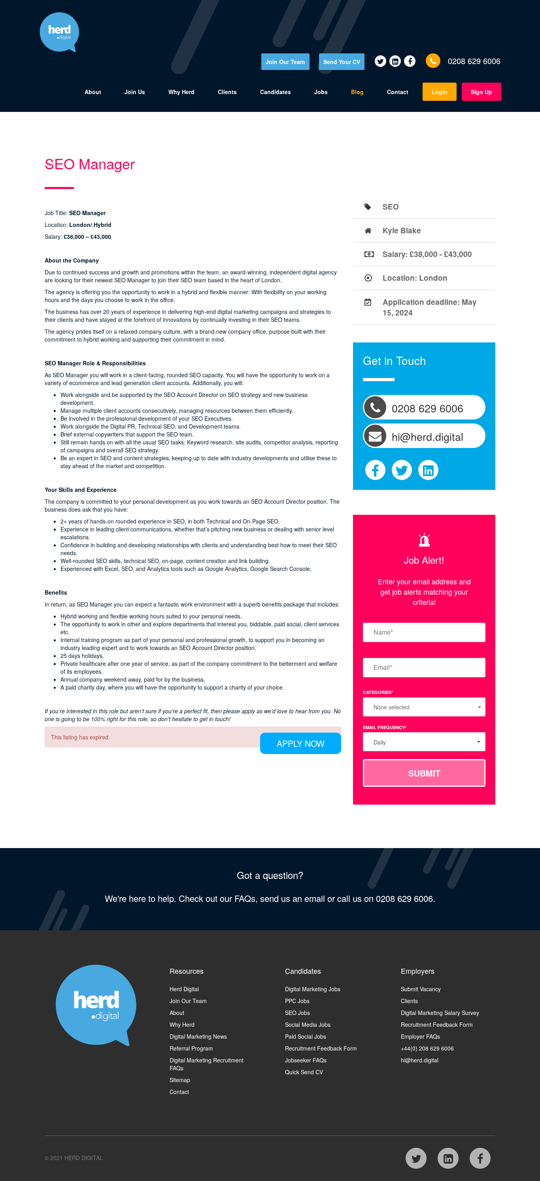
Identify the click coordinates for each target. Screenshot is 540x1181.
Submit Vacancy (421, 989)
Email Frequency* (384, 727)
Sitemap (180, 1080)
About (93, 92)
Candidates (275, 92)
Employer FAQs (420, 1036)
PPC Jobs (297, 1001)
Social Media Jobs (307, 1024)
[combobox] (424, 741)
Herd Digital (184, 989)
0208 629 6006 (474, 60)
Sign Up (481, 92)
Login (439, 92)
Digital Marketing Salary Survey (440, 1013)
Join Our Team (285, 62)
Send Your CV (341, 62)
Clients (227, 92)
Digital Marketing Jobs (312, 989)
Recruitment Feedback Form (321, 1048)
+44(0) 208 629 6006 (427, 1048)
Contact (397, 92)
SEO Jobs (297, 1013)
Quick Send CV (304, 1072)
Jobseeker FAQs (306, 1060)
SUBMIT (424, 773)
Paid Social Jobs (305, 1036)
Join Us (135, 92)
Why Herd (181, 92)
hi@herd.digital (419, 1060)
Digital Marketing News (198, 1036)
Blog (357, 92)
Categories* (378, 692)
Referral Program (191, 1048)
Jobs (321, 92)
